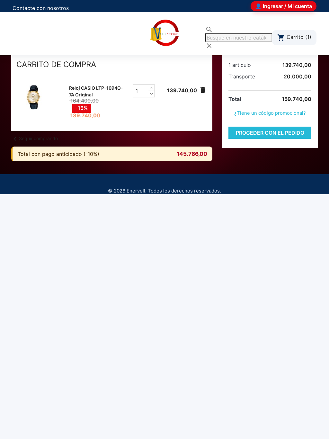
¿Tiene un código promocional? (270, 113)
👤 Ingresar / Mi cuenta (283, 6)
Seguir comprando (34, 138)
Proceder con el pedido (270, 133)
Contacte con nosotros (41, 8)
